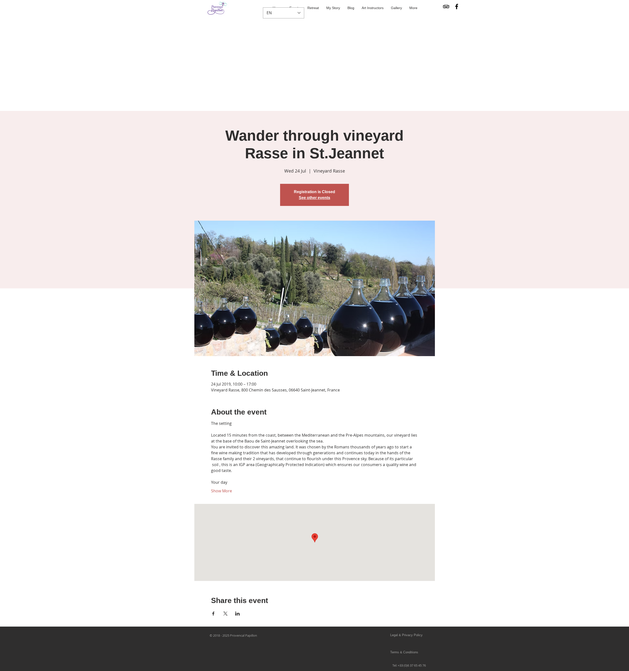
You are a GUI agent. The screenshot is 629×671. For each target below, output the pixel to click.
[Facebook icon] (456, 6)
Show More (221, 491)
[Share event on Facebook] (213, 614)
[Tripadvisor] (446, 6)
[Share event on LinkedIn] (237, 614)
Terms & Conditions (404, 652)
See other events (314, 198)
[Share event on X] (225, 614)
